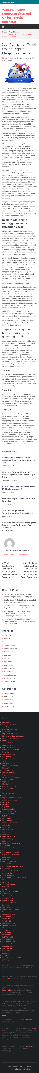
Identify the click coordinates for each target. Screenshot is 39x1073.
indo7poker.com (8, 859)
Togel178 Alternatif (9, 786)
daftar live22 (7, 846)
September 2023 (10, 648)
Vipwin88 (6, 784)
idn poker (6, 894)
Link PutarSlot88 (8, 754)
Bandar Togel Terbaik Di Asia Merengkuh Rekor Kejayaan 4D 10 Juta (18, 460)
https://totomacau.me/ (10, 928)
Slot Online (8, 703)
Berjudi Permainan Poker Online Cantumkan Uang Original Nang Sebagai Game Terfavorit (19, 621)
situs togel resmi (8, 727)
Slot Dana (5, 905)
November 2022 (10, 678)
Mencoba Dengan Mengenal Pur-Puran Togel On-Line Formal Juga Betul (18, 474)
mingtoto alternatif (9, 900)
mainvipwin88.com (9, 793)
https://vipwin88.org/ (10, 738)
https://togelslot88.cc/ (10, 777)
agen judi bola (7, 948)
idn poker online (8, 809)
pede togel (6, 827)
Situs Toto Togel (8, 770)
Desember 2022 (10, 675)
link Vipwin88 (7, 937)
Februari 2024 (9, 635)
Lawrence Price (25, 58)
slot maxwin (7, 873)
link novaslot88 (8, 773)
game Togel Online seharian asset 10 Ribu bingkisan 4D (18, 488)
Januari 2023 (9, 672)
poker (4, 850)
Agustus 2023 (9, 652)
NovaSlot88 (6, 761)
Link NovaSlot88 (8, 747)
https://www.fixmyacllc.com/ (13, 736)
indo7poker (6, 832)
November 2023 (10, 642)
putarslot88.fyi (8, 757)
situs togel (6, 305)
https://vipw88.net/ (9, 734)
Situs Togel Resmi (9, 875)
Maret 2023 (8, 665)
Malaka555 (6, 768)
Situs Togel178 (7, 932)
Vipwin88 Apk (7, 743)
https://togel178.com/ (10, 891)
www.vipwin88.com (9, 729)
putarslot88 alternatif (10, 852)
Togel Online (7, 60)
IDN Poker (6, 1003)
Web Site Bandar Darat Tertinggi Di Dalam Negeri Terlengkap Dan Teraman (19, 525)
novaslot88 (6, 731)
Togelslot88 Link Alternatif (12, 866)
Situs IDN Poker (8, 814)
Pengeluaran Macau (9, 725)
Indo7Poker (6, 816)
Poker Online (9, 700)
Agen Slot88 (7, 741)
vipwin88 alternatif (9, 779)
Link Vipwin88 (8, 946)
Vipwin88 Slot (7, 722)
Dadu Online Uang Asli (15, 979)
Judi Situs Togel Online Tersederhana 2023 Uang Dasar (17, 512)
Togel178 (5, 782)
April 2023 (8, 662)
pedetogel (6, 953)
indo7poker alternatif (10, 848)
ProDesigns (26, 1069)
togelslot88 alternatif (10, 855)
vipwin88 (5, 791)
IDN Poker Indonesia (10, 871)
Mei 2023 (7, 658)
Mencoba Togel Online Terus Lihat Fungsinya (19, 500)
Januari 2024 (9, 638)
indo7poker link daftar (11, 843)
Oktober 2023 (9, 645)
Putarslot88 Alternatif (10, 939)
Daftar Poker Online (10, 766)
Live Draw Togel (8, 839)
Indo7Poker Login (9, 836)
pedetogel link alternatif (11, 957)
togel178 (5, 802)
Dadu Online (7, 818)
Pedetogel (6, 965)
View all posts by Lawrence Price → (18, 555)
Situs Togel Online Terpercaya (14, 878)
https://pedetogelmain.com (12, 880)
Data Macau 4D (7, 830)
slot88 (4, 889)
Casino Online (9, 693)
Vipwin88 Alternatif (10, 926)
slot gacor (6, 951)
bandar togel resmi (9, 800)
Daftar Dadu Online (9, 823)
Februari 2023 (9, 668)
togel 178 (5, 882)
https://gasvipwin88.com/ (12, 798)
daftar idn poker (8, 884)
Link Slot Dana (7, 745)
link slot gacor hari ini (11, 862)
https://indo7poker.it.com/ (12, 896)
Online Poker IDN (9, 811)
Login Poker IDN (8, 898)
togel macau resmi (9, 775)
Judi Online (8, 696)
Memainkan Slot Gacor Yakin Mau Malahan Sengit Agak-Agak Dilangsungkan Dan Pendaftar (17, 613)
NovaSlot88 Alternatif (10, 750)
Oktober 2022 (9, 682)
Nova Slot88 (6, 752)
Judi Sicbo (6, 825)
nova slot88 (6, 864)
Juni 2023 (8, 655)
